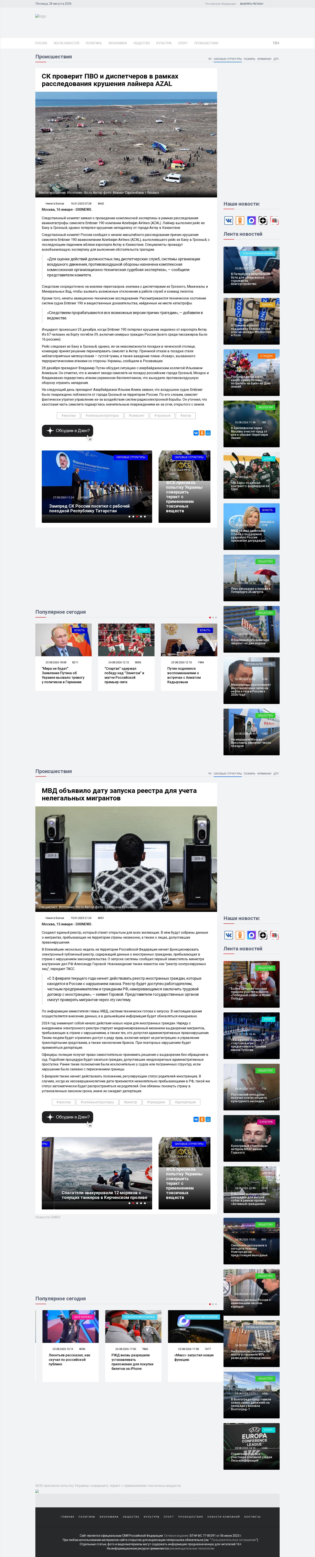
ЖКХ (207, 630)
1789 (264, 582)
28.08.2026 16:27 (244, 1088)
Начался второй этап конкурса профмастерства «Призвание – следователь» (96, 508)
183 (263, 422)
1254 (264, 679)
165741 (84, 1184)
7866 (138, 1349)
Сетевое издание (176, 1535)
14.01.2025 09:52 (179, 469)
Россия (41, 43)
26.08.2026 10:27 (244, 634)
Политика (94, 43)
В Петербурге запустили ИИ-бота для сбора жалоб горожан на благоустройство (251, 279)
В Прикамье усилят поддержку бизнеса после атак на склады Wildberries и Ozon (251, 330)
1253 (264, 1140)
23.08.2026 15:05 (181, 662)
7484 (138, 662)
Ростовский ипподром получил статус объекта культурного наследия (249, 1098)
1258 (264, 525)
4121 (201, 662)
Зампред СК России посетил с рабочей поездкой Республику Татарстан (89, 1195)
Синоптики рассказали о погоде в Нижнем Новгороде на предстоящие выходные (249, 1250)
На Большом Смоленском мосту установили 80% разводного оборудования (251, 1355)
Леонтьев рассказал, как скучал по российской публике (62, 1359)
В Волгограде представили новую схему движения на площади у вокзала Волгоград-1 (251, 1404)
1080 (264, 733)
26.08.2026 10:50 (244, 582)
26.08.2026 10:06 (244, 679)
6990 (172, 474)
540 (263, 371)
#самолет (136, 415)
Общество (142, 43)
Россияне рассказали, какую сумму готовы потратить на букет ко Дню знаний (251, 381)
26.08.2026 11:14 (244, 525)
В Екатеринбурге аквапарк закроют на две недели (250, 641)
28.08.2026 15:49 (244, 1188)
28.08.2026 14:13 (244, 1448)
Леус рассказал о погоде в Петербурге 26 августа (250, 590)
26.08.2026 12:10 (244, 371)
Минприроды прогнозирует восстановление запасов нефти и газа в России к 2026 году (251, 689)
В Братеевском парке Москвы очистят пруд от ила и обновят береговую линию (249, 433)
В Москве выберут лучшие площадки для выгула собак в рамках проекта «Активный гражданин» (250, 1199)
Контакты (252, 1517)
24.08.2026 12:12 (55, 662)
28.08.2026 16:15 (244, 1140)
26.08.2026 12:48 (244, 268)
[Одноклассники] (202, 433)
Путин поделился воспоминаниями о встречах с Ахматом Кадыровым (121, 675)
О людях (266, 356)
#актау (185, 415)
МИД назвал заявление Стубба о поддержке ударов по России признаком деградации (248, 535)
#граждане (156, 1102)
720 (263, 477)
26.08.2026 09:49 (244, 733)
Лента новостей (66, 43)
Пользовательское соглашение (234, 1540)
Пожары (249, 59)
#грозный (162, 415)
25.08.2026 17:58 (181, 1349)
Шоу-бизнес (76, 1316)
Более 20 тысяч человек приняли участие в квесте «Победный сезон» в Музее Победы (251, 993)
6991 (172, 1160)
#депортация (185, 1102)
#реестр (130, 1102)
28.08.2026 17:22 (244, 982)
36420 (83, 497)
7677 (201, 1349)
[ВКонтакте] (196, 433)
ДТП (276, 59)
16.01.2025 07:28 (81, 203)
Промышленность (259, 664)
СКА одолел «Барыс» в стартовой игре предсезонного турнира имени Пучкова (248, 1045)
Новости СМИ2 (47, 1217)
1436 (264, 1294)
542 (263, 1034)
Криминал (264, 59)
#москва (68, 415)
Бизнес (267, 304)
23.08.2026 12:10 (118, 662)
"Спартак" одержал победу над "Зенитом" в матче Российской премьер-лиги (61, 675)
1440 (264, 1448)
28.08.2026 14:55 (244, 1345)
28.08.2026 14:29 (244, 1393)
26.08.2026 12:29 (244, 319)
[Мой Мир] (208, 433)
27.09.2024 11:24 (63, 1184)
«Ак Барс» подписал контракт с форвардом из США (250, 486)
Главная (67, 1517)
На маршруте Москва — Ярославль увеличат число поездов (251, 743)
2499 (264, 634)
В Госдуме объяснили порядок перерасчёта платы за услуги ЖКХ (185, 673)
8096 (75, 1349)
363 (263, 982)
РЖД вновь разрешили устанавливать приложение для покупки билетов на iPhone (125, 1361)
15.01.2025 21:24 (81, 918)
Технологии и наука (258, 253)
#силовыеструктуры (102, 415)
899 (263, 1239)
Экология (265, 407)
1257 (264, 1345)
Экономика (117, 43)
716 (263, 1088)
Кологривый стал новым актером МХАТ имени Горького (249, 1149)
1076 (264, 1188)
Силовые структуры (228, 59)
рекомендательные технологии (192, 1548)
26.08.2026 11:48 (244, 422)
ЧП (210, 59)
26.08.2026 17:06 (118, 1349)
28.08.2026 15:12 (244, 1294)
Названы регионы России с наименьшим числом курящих (251, 1303)
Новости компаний (223, 1517)
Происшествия (206, 43)
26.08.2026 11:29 (244, 477)
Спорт (183, 43)
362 (263, 319)
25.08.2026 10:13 (55, 1349)
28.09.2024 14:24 (63, 497)
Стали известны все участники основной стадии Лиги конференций (251, 1457)
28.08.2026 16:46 (244, 1034)
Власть (142, 630)
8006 (75, 662)
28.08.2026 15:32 (244, 1239)
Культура (164, 43)
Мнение (267, 1173)
